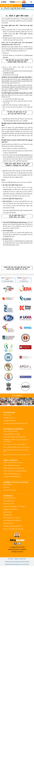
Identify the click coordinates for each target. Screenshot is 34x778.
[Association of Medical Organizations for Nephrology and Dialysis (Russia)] (25, 328)
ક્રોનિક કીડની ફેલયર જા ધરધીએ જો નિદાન (15, 471)
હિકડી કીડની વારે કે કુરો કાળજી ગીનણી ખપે (14, 444)
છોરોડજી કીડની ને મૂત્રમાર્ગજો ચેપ (12, 526)
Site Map (10, 559)
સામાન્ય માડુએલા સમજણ (10, 431)
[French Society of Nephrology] (8, 347)
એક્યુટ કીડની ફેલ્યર (9, 501)
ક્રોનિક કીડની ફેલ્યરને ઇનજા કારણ (13, 462)
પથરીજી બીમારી (7, 515)
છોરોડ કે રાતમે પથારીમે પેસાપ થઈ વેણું (13, 529)
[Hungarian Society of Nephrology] (25, 357)
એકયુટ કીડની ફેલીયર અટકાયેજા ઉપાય (14, 437)
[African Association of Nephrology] (8, 367)
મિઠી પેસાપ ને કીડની (8, 503)
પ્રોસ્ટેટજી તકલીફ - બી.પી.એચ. (11, 517)
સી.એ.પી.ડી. (6, 487)
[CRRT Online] (25, 377)
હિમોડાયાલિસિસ (7, 484)
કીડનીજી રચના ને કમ (9, 418)
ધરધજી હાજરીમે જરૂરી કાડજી (11, 434)
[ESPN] (8, 308)
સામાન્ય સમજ (7, 415)
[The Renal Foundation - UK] (25, 318)
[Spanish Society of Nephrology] (8, 328)
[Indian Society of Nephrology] (25, 337)
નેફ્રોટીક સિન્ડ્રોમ (8, 523)
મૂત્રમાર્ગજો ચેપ (7, 512)
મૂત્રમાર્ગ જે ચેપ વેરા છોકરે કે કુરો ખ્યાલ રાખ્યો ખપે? (16, 454)
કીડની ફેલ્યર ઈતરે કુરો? (9, 498)
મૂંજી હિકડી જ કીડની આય (10, 509)
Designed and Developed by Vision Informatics (17, 564)
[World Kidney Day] (8, 288)
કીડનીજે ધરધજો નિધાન (9, 420)
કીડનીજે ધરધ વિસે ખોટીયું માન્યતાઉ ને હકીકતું (15, 423)
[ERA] (25, 288)
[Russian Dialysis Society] (8, 337)
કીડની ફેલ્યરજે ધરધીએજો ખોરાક (12, 476)
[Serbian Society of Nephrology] (8, 357)
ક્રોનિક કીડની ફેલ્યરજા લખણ (11, 465)
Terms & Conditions (20, 559)
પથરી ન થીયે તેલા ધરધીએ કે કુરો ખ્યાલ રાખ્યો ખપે (16, 447)
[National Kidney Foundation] (8, 298)
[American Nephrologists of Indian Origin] (25, 386)
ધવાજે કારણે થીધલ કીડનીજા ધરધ (12, 520)
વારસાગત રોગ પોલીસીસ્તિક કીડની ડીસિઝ (14, 506)
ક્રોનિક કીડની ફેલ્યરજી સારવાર (11, 474)
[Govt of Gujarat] (8, 386)
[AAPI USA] (8, 318)
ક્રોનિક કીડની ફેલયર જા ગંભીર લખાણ (13, 468)
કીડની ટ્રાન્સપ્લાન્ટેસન (9, 490)
